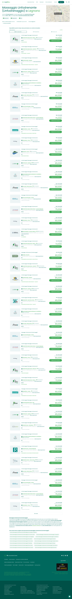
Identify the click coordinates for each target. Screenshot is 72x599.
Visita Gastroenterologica (8, 591)
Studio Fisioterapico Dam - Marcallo (29, 368)
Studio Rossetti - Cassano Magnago (29, 448)
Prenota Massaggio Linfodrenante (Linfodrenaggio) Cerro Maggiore (22, 536)
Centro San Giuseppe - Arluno (28, 106)
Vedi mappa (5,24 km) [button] (38, 461)
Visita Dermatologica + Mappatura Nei (26, 590)
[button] (69, 2)
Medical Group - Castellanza (28, 425)
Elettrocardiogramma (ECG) (41, 589)
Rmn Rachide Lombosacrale (57, 591)
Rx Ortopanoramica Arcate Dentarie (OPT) (43, 586)
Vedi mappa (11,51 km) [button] (38, 381)
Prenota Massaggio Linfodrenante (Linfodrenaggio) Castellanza (47, 536)
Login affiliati (63, 560)
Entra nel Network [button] (49, 2)
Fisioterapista (23, 304)
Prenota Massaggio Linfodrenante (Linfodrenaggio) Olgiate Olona (46, 541)
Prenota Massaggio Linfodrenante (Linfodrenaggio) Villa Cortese (21, 541)
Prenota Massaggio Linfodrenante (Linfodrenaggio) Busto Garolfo (21, 547)
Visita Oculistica (22, 586)
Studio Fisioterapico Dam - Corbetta (29, 48)
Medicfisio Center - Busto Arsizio (29, 459)
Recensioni (42, 2)
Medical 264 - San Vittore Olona (28, 300)
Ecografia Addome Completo (57, 587)
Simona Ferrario (24, 247)
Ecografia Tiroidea (39, 594)
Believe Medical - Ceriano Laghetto (29, 231)
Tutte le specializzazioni (29, 565)
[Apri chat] (69, 596)
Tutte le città (21, 565)
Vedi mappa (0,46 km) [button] (37, 61)
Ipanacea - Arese (26, 151)
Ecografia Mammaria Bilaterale (57, 589)
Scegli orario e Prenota (55, 40)
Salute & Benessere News (9, 562)
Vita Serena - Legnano (27, 71)
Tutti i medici (15, 565)
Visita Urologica (6, 589)
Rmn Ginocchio (39, 591)
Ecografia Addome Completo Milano (42, 587)
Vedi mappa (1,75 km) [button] (41, 426)
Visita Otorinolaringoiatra (8, 586)
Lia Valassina (23, 236)
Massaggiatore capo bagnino (26, 133)
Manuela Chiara (29, 304)
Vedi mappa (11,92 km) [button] (36, 130)
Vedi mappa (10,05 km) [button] (39, 256)
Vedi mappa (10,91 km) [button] (37, 107)
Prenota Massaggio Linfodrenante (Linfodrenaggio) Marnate (44, 538)
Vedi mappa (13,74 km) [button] (43, 50)
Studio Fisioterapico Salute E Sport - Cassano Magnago (33, 117)
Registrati (61, 2)
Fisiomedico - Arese (26, 140)
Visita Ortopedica (6, 590)
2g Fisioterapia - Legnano (27, 60)
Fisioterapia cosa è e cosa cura (9, 594)
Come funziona (12, 559)
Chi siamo (6, 559)
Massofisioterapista (24, 64)
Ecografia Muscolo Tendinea (41, 590)
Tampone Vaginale (7, 587)
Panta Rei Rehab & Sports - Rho (28, 402)
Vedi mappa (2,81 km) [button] (42, 301)
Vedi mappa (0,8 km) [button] (34, 164)
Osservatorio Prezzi (30, 2)
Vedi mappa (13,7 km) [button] (36, 141)
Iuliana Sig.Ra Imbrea (25, 155)
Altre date (36, 513)
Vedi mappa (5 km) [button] (38, 85)
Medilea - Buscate (26, 254)
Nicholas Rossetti (35, 452)
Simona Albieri (23, 53)
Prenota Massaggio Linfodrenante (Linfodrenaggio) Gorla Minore (46, 545)
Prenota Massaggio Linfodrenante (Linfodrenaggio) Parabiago (21, 543)
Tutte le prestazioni (8, 565)
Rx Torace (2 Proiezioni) (56, 586)
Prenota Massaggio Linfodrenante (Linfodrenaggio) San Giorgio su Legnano (23, 532)
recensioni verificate (36, 525)
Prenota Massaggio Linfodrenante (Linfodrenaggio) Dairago (44, 543)
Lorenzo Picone (35, 259)
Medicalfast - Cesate (26, 128)
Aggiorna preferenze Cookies (63, 573)
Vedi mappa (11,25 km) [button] (40, 210)
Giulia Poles (34, 133)
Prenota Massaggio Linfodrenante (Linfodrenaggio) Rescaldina (21, 538)
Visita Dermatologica (23, 589)
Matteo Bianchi (31, 64)
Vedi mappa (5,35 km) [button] (44, 96)
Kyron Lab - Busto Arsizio (27, 95)
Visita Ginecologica (23, 587)
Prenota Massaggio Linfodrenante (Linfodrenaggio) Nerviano (45, 547)
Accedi (55, 2)
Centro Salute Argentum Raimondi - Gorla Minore (32, 82)
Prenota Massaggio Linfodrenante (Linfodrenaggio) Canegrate (48, 534)
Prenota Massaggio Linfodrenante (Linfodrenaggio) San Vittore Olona (22, 534)
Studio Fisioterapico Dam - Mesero (29, 37)
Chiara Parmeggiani (24, 372)
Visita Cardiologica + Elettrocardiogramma (27, 591)
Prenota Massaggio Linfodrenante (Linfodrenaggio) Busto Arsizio (21, 545)
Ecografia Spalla (55, 590)
